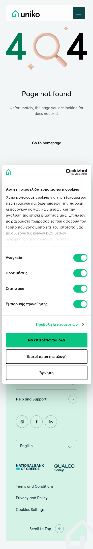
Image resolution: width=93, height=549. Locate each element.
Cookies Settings (30, 509)
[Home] (37, 13)
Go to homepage (46, 143)
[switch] (80, 273)
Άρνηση (46, 373)
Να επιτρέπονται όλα (46, 340)
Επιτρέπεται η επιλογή (46, 356)
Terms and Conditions (35, 486)
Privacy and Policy (32, 497)
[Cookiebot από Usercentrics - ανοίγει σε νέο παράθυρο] (66, 172)
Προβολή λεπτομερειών (57, 324)
